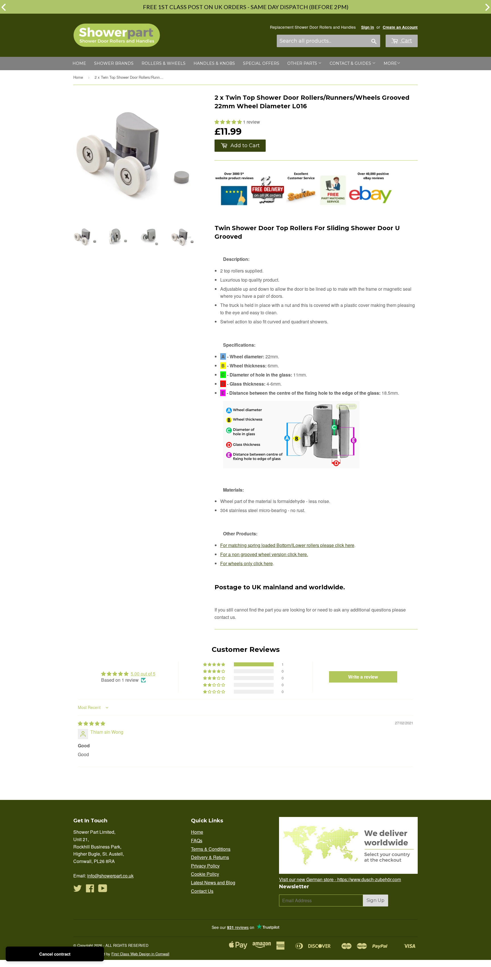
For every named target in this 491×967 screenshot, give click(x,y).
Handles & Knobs (214, 63)
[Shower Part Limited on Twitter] (77, 890)
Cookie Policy (205, 874)
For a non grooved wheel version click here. (264, 554)
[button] (229, 121)
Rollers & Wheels (164, 63)
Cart (406, 41)
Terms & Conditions (210, 849)
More (390, 63)
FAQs (196, 840)
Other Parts (302, 63)
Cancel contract (54, 954)
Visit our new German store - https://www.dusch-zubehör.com (340, 879)
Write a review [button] (363, 676)
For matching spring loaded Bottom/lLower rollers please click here (287, 545)
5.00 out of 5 (143, 673)
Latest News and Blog (213, 882)
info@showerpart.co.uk (110, 875)
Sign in (367, 27)
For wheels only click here (246, 563)
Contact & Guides (351, 63)
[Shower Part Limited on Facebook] (90, 890)
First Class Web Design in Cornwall (140, 953)
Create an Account (400, 27)
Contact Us (202, 891)
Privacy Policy (205, 865)
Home (79, 63)
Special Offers (261, 63)
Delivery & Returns (210, 857)
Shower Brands (114, 63)
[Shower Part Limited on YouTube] (102, 890)
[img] (91, 723)
